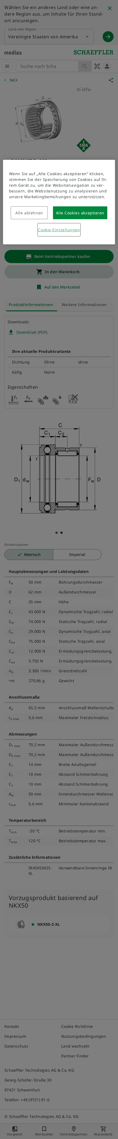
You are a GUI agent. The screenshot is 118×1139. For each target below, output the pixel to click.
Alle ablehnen (29, 212)
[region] (59, 202)
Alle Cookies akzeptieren (80, 212)
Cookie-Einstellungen (59, 229)
